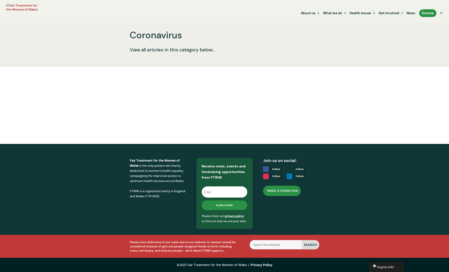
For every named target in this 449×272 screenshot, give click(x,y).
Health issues (360, 13)
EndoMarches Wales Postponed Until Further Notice (192, 94)
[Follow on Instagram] (266, 176)
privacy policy (234, 216)
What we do (332, 13)
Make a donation (282, 191)
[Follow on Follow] (266, 169)
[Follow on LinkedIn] (289, 176)
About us (308, 13)
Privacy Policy (261, 265)
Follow (276, 169)
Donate (428, 13)
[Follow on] (289, 169)
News (411, 13)
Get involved (388, 13)
